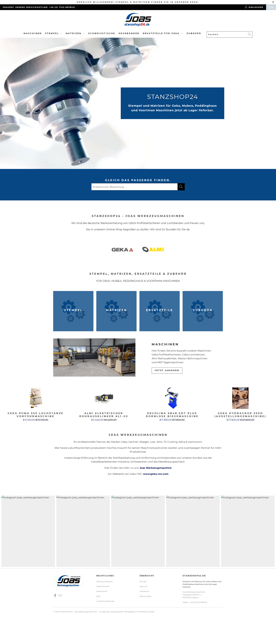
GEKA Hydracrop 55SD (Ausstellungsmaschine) (240, 398)
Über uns (143, 586)
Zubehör (194, 33)
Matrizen (73, 33)
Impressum (144, 591)
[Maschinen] (94, 357)
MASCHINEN (33, 33)
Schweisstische (101, 33)
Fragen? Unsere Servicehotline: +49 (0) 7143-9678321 (39, 7)
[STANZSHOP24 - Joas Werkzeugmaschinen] (138, 20)
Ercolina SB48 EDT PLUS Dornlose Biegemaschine (172, 398)
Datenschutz (101, 591)
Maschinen (165, 344)
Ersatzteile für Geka (162, 33)
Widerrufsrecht (102, 586)
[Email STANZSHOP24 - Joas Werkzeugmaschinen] (60, 596)
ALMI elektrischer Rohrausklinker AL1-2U (103, 398)
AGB (98, 596)
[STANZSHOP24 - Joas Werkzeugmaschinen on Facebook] (55, 596)
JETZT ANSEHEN (167, 370)
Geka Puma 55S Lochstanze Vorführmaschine (35, 398)
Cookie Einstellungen (105, 601)
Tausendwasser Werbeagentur (123, 612)
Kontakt (142, 581)
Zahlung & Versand (104, 581)
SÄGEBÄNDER (129, 33)
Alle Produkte (145, 596)
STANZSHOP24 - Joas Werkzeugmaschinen (78, 612)
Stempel (52, 33)
